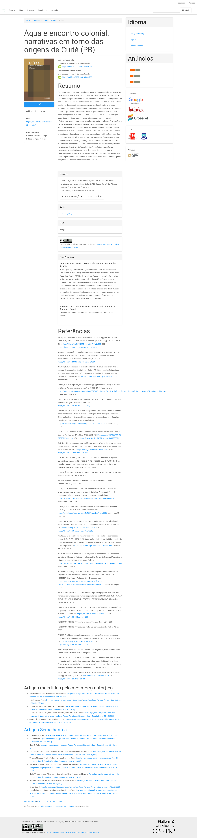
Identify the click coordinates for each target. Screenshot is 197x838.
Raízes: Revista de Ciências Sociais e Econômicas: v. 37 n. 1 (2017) (93, 735)
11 (43, 801)
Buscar (185, 10)
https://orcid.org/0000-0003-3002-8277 (77, 67)
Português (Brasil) (137, 34)
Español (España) (137, 46)
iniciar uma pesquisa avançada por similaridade (58, 806)
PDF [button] (39, 104)
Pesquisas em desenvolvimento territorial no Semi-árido (86, 719)
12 (46, 801)
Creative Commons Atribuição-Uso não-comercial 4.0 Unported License (72, 832)
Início (28, 20)
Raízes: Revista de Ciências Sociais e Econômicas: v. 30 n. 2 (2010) (55, 777)
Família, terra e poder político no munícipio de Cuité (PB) (98, 758)
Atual (21, 10)
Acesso (192, 3)
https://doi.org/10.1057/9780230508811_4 (74, 406)
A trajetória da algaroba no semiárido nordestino (85, 693)
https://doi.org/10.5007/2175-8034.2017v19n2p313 (81, 344)
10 (41, 801)
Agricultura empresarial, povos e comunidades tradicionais (63, 739)
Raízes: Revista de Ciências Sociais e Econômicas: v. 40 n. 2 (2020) (55, 761)
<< (25, 801)
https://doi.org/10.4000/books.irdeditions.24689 (76, 362)
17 (57, 801)
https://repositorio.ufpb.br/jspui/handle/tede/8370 (93, 546)
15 (53, 801)
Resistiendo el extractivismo (56, 735)
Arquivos (30, 10)
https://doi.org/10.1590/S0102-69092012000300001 (99, 438)
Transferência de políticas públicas (54, 787)
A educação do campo (85, 780)
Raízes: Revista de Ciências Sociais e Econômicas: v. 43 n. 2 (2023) (94, 787)
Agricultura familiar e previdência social (104, 774)
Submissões (42, 10)
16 (55, 801)
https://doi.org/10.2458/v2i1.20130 (96, 676)
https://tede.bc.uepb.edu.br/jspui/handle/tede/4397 (100, 377)
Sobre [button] (11, 10)
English (133, 40)
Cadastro (181, 3)
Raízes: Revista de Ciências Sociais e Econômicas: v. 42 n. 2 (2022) (71, 755)
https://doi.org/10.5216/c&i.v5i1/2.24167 (77, 642)
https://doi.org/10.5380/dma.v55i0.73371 (93, 450)
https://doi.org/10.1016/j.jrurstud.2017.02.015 (79, 528)
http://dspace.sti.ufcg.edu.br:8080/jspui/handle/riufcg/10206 (81, 423)
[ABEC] (133, 155)
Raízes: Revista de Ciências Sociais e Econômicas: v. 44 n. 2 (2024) (88, 716)
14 (50, 801)
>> (61, 801)
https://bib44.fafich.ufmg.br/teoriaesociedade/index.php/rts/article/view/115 (87, 498)
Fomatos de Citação (71, 196)
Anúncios (55, 10)
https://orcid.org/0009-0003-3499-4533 (77, 77)
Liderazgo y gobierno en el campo (54, 745)
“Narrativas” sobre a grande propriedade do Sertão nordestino (89, 706)
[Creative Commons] (32, 827)
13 (48, 801)
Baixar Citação (93, 196)
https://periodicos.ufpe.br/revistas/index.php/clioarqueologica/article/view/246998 (90, 563)
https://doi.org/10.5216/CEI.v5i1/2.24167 (73, 645)
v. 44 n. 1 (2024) (50, 20)
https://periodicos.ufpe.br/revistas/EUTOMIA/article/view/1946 (82, 513)
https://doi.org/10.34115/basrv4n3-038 (92, 614)
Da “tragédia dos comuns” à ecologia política (63, 700)
